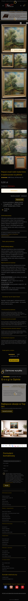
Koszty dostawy (5, 554)
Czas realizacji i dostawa (6, 556)
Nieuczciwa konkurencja (6, 504)
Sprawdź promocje (7, 411)
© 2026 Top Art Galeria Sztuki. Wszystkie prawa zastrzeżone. (14, 593)
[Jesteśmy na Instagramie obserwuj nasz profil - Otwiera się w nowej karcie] (11, 587)
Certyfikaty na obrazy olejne (7, 532)
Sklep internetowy (13, 599)
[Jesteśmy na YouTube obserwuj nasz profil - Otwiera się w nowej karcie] (16, 587)
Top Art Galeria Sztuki (6, 562)
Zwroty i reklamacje (5, 530)
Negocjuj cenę (19, 199)
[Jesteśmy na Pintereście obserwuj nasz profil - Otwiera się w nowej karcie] (22, 587)
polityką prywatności (9, 482)
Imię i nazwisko (5, 463)
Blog (3, 564)
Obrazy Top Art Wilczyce (6, 511)
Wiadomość (6, 470)
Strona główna (4, 10)
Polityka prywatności (6, 496)
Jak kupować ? (4, 526)
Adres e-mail (6, 465)
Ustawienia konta (5, 542)
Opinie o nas (4, 569)
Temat (4, 468)
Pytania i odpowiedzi (5, 528)
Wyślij (6, 485)
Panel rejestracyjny (5, 538)
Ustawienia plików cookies (7, 497)
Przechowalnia (4, 544)
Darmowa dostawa (5, 520)
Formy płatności (5, 550)
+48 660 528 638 (5, 577)
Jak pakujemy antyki (5, 552)
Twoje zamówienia (5, 540)
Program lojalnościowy (6, 516)
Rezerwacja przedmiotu (6, 518)
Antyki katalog (12, 10)
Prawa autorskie (5, 501)
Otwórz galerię (19, 50)
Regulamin (4, 499)
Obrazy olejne (20, 10)
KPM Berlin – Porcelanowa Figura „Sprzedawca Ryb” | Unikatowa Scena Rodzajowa (18, 386)
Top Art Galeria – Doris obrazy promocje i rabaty (10, 513)
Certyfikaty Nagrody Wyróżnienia (8, 568)
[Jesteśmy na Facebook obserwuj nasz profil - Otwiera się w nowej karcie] (5, 587)
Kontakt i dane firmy (5, 566)
